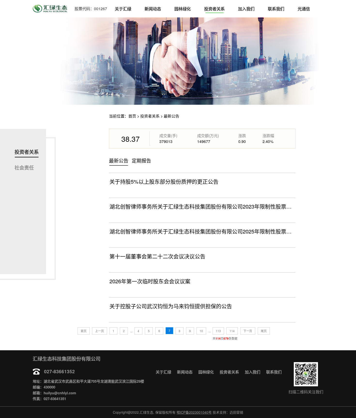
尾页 (264, 331)
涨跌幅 (268, 135)
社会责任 (24, 167)
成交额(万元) (208, 135)
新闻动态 (153, 9)
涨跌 (242, 135)
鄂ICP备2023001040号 (194, 412)
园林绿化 (182, 9)
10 (201, 331)
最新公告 (171, 116)
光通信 (304, 9)
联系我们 (276, 9)
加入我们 (246, 9)
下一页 (247, 331)
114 (232, 331)
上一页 (99, 331)
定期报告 (141, 160)
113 (218, 331)
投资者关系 (214, 9)
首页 (132, 116)
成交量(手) (168, 135)
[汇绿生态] (50, 9)
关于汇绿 (123, 9)
